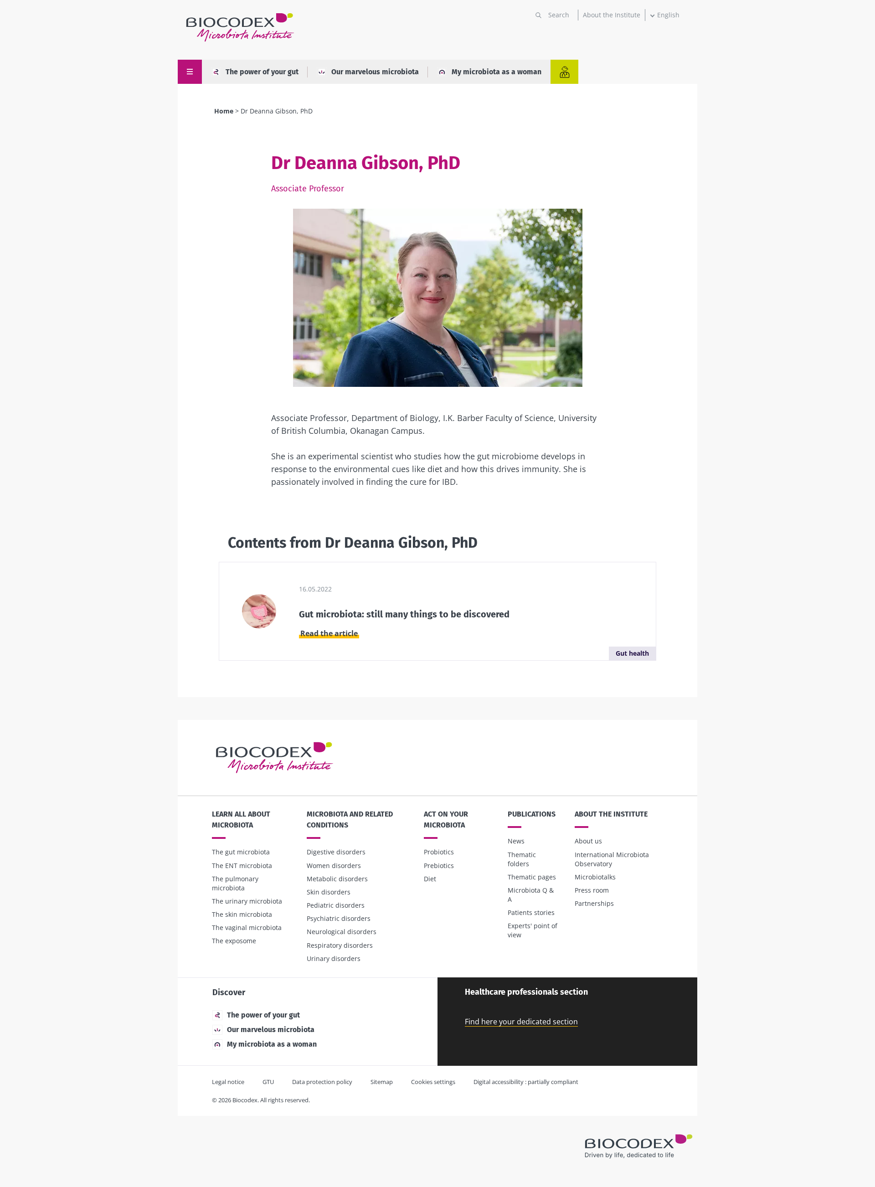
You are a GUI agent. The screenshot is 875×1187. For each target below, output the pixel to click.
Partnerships (594, 903)
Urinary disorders (333, 958)
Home (223, 111)
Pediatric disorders (336, 905)
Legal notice (228, 1082)
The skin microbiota (242, 914)
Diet (430, 878)
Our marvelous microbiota (375, 71)
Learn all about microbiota (241, 819)
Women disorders (334, 865)
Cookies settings (433, 1082)
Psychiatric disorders (339, 918)
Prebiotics (439, 865)
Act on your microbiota (446, 819)
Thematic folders (522, 859)
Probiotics (439, 852)
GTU (268, 1082)
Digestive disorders (336, 852)
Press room (592, 890)
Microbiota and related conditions (350, 819)
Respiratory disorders (340, 945)
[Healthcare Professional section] (564, 72)
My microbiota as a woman (496, 71)
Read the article (329, 633)
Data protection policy (322, 1082)
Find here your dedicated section (521, 1022)
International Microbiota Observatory (612, 859)
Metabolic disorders (337, 878)
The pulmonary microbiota (235, 883)
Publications (532, 814)
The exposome (234, 940)
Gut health (632, 653)
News (516, 841)
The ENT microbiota (242, 865)
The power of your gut (262, 71)
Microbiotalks (595, 877)
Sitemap (382, 1082)
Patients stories (531, 912)
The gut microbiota (241, 852)
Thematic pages (532, 877)
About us (588, 841)
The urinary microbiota (247, 901)
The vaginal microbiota (247, 927)
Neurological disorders (341, 931)
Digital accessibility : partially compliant (526, 1082)
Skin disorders (328, 892)
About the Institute (611, 14)
